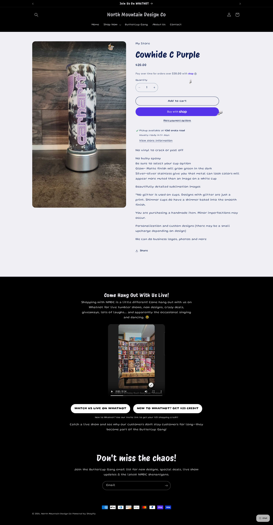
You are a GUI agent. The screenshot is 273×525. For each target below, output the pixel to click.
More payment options (177, 121)
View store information (156, 141)
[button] (36, 15)
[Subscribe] (166, 485)
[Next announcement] (240, 3)
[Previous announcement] (32, 3)
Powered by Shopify (84, 514)
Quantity (141, 80)
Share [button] (144, 251)
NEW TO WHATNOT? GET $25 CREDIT (168, 408)
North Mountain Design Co (56, 514)
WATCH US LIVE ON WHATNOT (100, 408)
